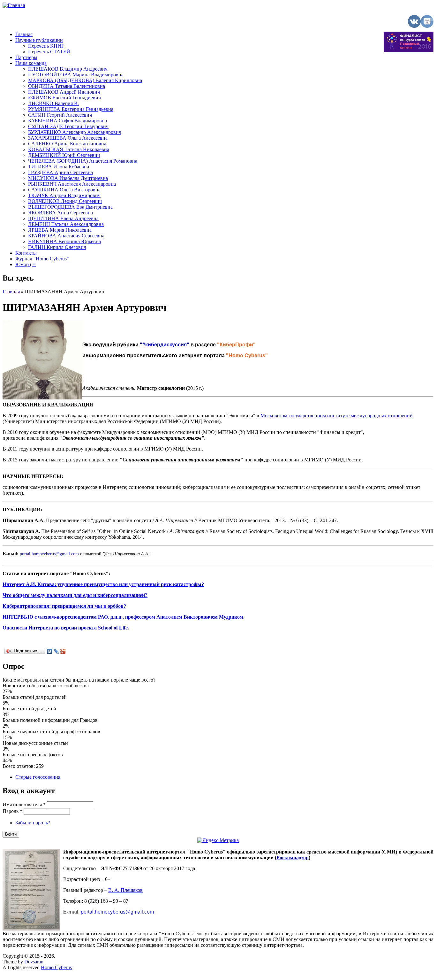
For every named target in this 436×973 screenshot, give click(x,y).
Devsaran (33, 961)
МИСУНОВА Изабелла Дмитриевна (68, 178)
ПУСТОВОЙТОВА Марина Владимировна (76, 74)
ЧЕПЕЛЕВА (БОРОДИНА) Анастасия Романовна (82, 161)
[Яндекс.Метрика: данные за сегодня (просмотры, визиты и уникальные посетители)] (218, 840)
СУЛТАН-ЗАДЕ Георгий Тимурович (68, 126)
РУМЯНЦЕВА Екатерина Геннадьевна (70, 109)
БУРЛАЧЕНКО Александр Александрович (74, 132)
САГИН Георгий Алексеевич (60, 115)
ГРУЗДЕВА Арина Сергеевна (60, 172)
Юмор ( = (25, 264)
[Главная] (14, 5)
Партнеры (26, 57)
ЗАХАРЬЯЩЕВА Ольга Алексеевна (68, 138)
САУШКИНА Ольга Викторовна (64, 189)
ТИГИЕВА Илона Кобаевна (58, 166)
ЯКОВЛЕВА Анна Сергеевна (60, 212)
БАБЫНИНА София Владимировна (67, 120)
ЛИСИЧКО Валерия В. (53, 103)
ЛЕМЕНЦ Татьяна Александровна (66, 224)
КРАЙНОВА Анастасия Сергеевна (66, 235)
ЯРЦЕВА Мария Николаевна (60, 230)
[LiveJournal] (56, 651)
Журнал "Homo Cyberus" (42, 258)
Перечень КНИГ (46, 46)
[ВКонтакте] (49, 651)
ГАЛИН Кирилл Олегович (57, 247)
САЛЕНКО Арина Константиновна (67, 143)
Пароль (12, 811)
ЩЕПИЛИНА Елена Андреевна (63, 218)
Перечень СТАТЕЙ (49, 51)
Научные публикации (39, 40)
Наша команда (31, 63)
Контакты (26, 253)
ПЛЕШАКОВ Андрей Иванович (64, 92)
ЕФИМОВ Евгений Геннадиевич (64, 97)
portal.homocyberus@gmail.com (49, 554)
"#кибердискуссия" (164, 344)
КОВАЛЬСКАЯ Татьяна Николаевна (68, 149)
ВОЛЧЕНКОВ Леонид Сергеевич (65, 201)
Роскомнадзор (292, 857)
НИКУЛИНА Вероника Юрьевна (64, 241)
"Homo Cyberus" (247, 355)
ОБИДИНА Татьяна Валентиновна (66, 86)
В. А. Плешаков (125, 890)
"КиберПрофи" (236, 344)
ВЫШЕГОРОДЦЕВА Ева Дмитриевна (70, 207)
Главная (24, 34)
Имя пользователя (24, 804)
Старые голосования (37, 777)
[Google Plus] (63, 651)
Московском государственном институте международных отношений (336, 415)
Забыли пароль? (32, 822)
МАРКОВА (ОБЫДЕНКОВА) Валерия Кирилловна (85, 80)
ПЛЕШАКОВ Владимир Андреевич (68, 69)
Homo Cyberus (56, 967)
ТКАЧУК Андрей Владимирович (64, 195)
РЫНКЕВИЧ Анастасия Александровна (72, 184)
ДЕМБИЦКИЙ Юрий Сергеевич (64, 155)
